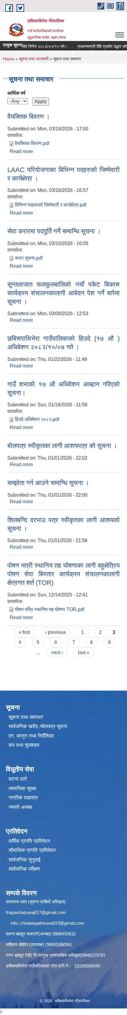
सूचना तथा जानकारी (33, 58)
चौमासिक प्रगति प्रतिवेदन (32, 850)
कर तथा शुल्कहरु (24, 745)
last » (83, 652)
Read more (21, 151)
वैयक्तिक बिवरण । (28, 116)
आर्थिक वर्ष (16, 93)
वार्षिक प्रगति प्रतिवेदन (29, 841)
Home (8, 58)
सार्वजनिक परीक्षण (24, 869)
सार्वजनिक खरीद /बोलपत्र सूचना (38, 726)
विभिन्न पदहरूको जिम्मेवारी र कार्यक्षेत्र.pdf (50, 204)
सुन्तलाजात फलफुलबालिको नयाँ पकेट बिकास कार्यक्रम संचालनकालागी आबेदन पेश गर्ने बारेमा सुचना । (63, 293)
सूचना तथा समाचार (26, 717)
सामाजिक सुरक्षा (22, 788)
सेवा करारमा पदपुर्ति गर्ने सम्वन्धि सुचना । (54, 231)
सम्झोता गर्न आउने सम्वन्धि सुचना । (48, 483)
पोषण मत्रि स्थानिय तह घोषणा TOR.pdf (49, 609)
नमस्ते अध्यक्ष (20, 807)
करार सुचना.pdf (29, 258)
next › (57, 652)
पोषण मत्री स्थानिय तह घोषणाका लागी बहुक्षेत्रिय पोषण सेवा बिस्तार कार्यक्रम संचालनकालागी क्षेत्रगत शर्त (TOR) (63, 574)
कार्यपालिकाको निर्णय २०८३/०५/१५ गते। (32, 46)
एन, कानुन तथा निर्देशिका (31, 736)
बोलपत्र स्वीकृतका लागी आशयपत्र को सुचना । (62, 445)
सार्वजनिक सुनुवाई (24, 860)
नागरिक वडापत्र (23, 798)
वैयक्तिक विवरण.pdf (32, 143)
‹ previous (55, 632)
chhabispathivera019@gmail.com (52, 923)
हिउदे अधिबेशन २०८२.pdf (37, 419)
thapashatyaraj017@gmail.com (36, 912)
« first (24, 632)
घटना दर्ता (18, 779)
